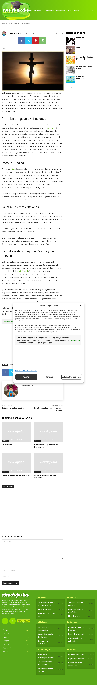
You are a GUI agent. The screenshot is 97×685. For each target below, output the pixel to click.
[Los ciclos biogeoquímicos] (70, 79)
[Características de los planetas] (16, 463)
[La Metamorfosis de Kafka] (70, 70)
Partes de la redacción (76, 634)
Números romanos (45, 609)
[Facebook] (21, 40)
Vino (78, 47)
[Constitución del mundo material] (48, 463)
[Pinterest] (35, 40)
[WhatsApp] (42, 40)
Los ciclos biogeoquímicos (82, 77)
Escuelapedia (15, 33)
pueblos (51, 128)
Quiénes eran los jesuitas (13, 408)
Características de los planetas (16, 476)
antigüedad (22, 271)
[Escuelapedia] (4, 33)
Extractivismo (8, 445)
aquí (12, 614)
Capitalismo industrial (76, 659)
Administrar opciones (71, 377)
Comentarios (11, 321)
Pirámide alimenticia (76, 655)
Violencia (80, 38)
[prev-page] (67, 87)
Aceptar (26, 377)
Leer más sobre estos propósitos (26, 371)
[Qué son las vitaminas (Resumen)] (70, 60)
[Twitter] (28, 40)
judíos (12, 169)
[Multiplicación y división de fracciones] (48, 432)
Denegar (49, 377)
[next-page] (71, 87)
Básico (6, 441)
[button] (80, 305)
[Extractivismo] (16, 432)
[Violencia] (70, 41)
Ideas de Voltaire (74, 616)
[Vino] (70, 50)
